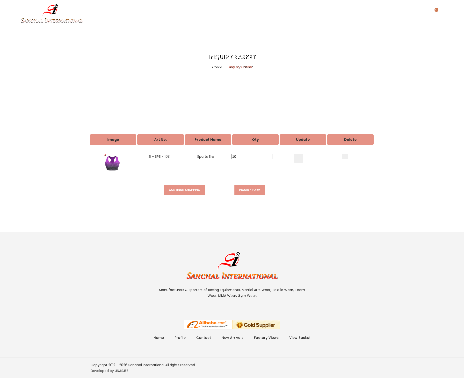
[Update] (298, 158)
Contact (259, 10)
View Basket (300, 337)
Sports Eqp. (163, 10)
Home (96, 10)
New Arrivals (232, 337)
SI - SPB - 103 (159, 156)
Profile (232, 10)
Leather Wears (199, 10)
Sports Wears (127, 10)
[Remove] (345, 156)
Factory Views (266, 337)
